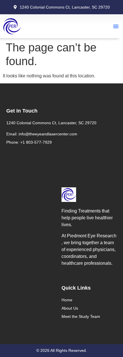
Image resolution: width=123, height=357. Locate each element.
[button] (116, 26)
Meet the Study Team (80, 316)
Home (66, 300)
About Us (69, 308)
